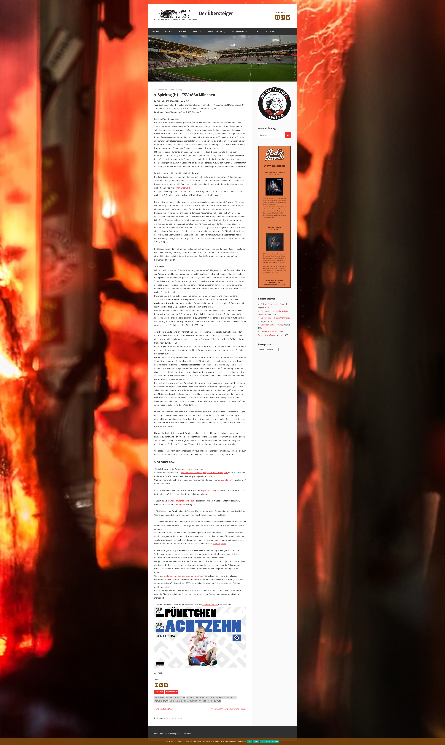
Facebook (181, 504)
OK (250, 741)
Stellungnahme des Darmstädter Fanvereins (183, 576)
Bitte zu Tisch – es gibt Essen (272, 304)
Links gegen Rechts (239, 31)
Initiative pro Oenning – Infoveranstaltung (227, 709)
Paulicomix (182, 31)
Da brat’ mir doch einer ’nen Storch (275, 318)
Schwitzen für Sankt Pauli (271, 325)
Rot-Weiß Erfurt (161, 701)
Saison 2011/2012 (176, 701)
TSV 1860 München (205, 701)
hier (215, 515)
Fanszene (159, 692)
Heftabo (168, 31)
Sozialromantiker (190, 701)
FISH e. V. (256, 31)
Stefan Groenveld (182, 188)
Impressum (270, 31)
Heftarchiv (196, 31)
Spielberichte (171, 692)
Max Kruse (210, 697)
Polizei (233, 697)
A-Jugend (169, 697)
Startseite (155, 31)
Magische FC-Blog (208, 490)
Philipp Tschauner (222, 697)
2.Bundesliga (160, 697)
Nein (256, 741)
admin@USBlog (176, 90)
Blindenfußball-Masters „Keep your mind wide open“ (204, 472)
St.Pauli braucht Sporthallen (181, 501)
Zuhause (217, 701)
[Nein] (442, 741)
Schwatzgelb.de (219, 543)
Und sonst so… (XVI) (164, 709)
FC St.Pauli (190, 697)
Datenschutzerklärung (216, 31)
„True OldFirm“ (226, 480)
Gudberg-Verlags (210, 604)
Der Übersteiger (216, 13)
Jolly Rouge (200, 697)
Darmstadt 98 (180, 697)
